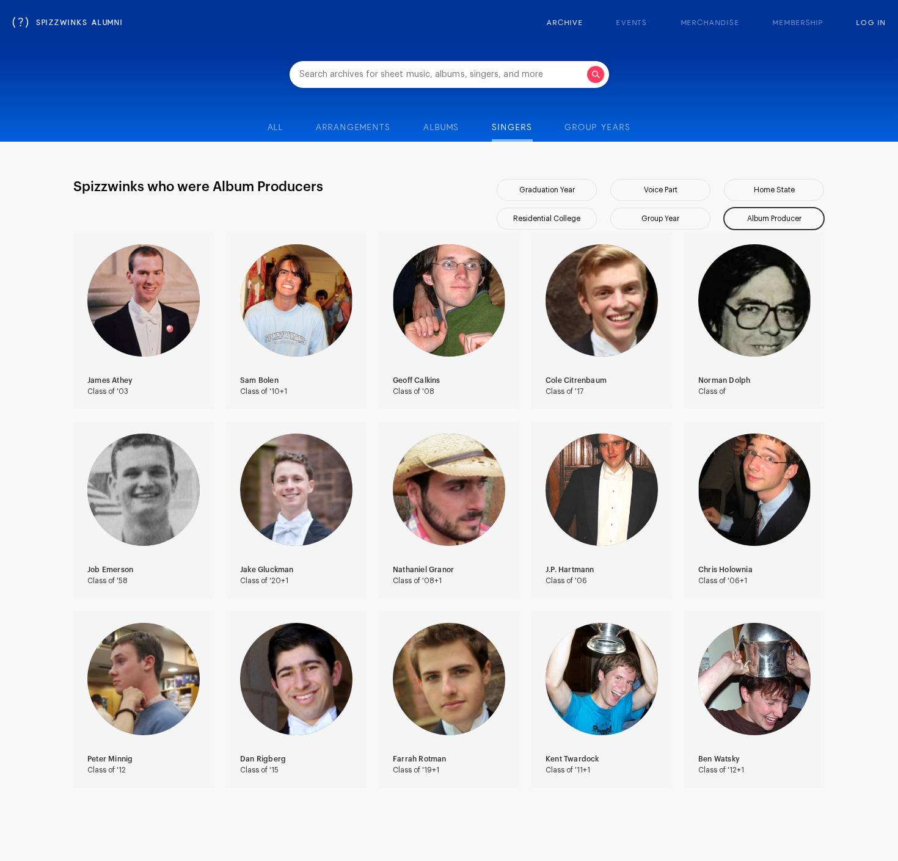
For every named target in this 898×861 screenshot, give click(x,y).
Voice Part (660, 190)
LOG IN (871, 23)
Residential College (546, 218)
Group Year (660, 218)
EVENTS (632, 23)
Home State (774, 190)
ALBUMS (441, 127)
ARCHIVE (565, 23)
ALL (276, 127)
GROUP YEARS (597, 127)
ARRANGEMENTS (353, 127)
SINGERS (512, 127)
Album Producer (774, 218)
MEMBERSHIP (798, 23)
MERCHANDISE (710, 23)
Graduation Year (547, 190)
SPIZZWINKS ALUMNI (67, 23)
